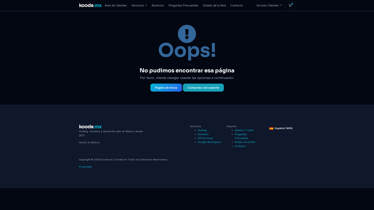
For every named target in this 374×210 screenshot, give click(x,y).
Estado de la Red (214, 5)
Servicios (138, 5)
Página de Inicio (166, 87)
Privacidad (85, 166)
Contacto (236, 5)
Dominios (203, 134)
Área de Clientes (116, 5)
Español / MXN (283, 128)
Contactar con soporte (203, 87)
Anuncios (158, 5)
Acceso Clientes (268, 5)
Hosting (202, 130)
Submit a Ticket (244, 130)
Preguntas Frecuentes (183, 5)
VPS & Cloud (205, 138)
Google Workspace (209, 142)
